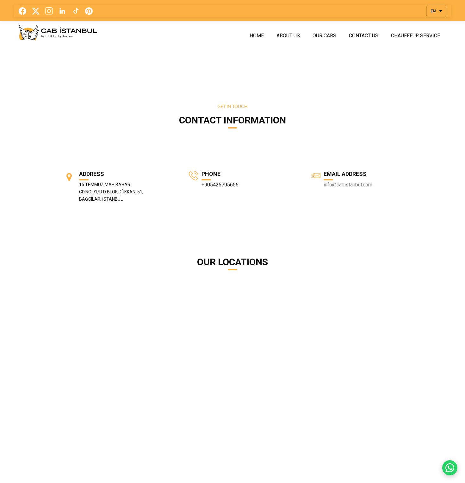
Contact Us (363, 36)
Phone (211, 174)
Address (91, 174)
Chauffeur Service (415, 36)
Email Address (345, 174)
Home (257, 36)
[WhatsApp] (449, 467)
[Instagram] (49, 11)
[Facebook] (22, 11)
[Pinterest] (89, 11)
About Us (288, 36)
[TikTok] (75, 11)
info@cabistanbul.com (348, 185)
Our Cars (324, 36)
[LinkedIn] (62, 11)
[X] (36, 11)
